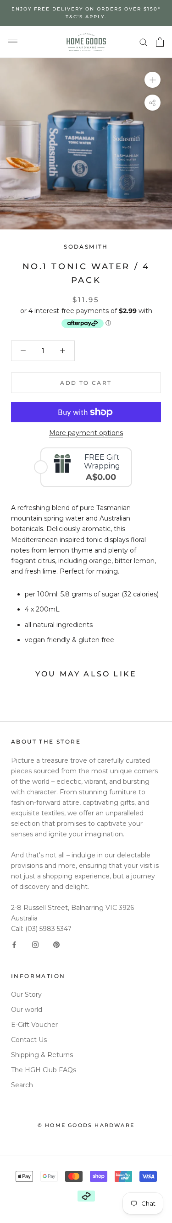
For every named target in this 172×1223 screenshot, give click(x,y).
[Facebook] (14, 944)
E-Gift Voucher (34, 1025)
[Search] (143, 42)
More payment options (86, 433)
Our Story (26, 994)
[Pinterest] (56, 944)
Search (22, 1085)
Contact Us (29, 1040)
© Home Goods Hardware (86, 1125)
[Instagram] (35, 944)
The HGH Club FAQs (43, 1070)
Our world (26, 1009)
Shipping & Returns (42, 1055)
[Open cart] (160, 42)
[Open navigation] (12, 41)
